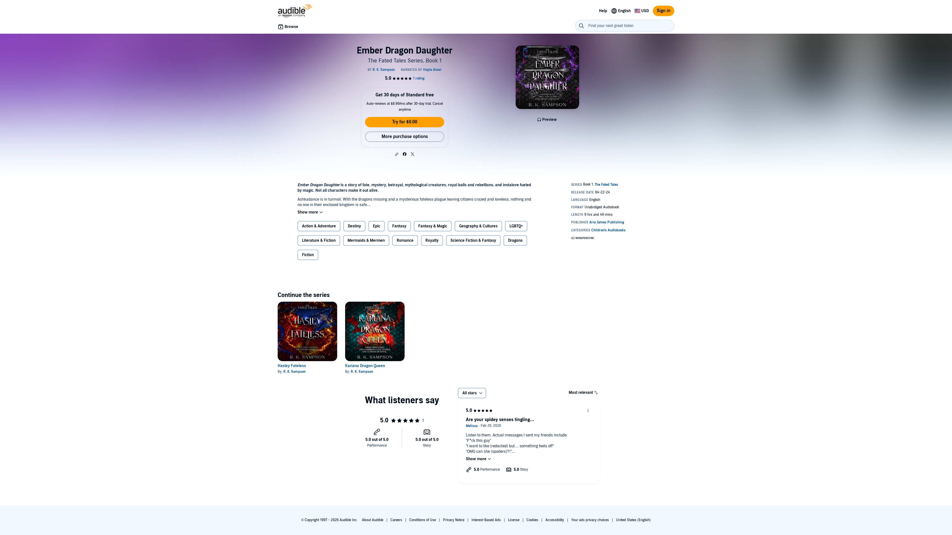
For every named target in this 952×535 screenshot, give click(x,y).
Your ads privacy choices (590, 520)
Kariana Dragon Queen (365, 365)
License (513, 520)
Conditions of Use (422, 520)
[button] (397, 154)
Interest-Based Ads (486, 520)
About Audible (372, 520)
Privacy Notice (453, 520)
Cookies (532, 520)
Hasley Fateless (292, 365)
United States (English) (633, 520)
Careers (396, 520)
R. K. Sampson (294, 372)
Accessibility (554, 520)
